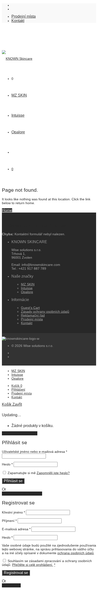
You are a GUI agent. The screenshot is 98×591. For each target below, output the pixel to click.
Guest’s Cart (30, 308)
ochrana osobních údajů (75, 553)
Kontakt (17, 21)
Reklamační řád (33, 315)
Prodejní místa (23, 16)
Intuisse (17, 115)
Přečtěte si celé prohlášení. (32, 565)
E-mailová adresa (16, 529)
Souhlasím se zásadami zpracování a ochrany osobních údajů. (47, 563)
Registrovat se (16, 573)
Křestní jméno (13, 512)
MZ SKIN (19, 95)
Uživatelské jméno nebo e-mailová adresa (34, 452)
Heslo (7, 464)
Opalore (18, 132)
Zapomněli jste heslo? (53, 473)
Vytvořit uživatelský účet (22, 494)
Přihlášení (18, 389)
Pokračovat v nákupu (19, 433)
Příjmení (9, 521)
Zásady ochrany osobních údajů (45, 311)
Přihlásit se (13, 481)
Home (7, 210)
